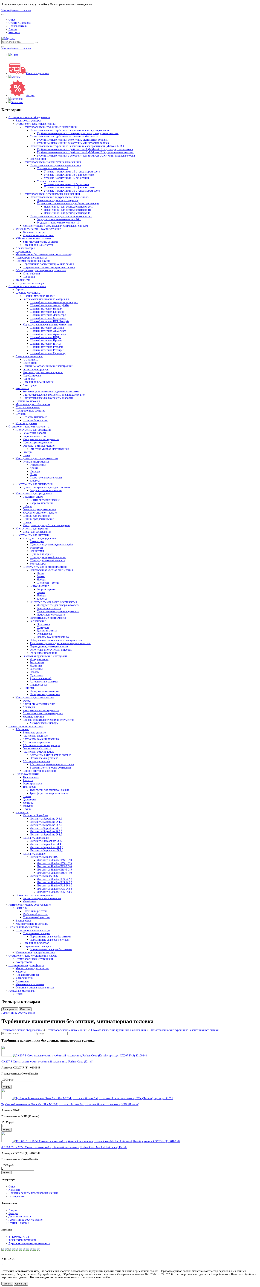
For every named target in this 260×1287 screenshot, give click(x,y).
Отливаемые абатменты (37, 748)
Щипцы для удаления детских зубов (51, 544)
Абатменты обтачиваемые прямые (50, 754)
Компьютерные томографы (32, 923)
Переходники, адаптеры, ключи (49, 646)
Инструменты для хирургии (33, 534)
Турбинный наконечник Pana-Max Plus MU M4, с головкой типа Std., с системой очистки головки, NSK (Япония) (70, 1104)
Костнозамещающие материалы (42, 898)
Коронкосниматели (34, 436)
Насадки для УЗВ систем (38, 244)
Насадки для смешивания (38, 381)
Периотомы (37, 550)
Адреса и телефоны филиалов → (29, 1243)
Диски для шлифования (37, 531)
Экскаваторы (38, 464)
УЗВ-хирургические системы (33, 238)
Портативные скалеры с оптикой (50, 939)
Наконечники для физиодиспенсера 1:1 (67, 209)
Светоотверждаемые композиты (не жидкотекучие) (54, 394)
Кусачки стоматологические (40, 512)
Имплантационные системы (25, 726)
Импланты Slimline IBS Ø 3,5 (54, 869)
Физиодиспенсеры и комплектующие (38, 228)
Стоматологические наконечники (36, 123)
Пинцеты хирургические (45, 694)
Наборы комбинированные (53, 636)
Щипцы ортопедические (37, 442)
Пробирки (29, 276)
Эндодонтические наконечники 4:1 (58, 222)
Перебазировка (32, 375)
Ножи (33, 474)
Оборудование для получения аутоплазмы (41, 270)
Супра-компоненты (27, 773)
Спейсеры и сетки (48, 582)
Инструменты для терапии (32, 528)
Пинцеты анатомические (45, 691)
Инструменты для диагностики (34, 483)
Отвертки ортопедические (38, 445)
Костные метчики (33, 716)
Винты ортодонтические (45, 499)
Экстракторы (38, 563)
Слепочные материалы (29, 356)
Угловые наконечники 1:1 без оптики (66, 184)
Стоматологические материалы (27, 286)
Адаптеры (29, 706)
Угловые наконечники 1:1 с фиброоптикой (69, 187)
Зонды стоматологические (46, 490)
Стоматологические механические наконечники (52, 161)
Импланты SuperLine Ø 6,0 (46, 828)
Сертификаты (16, 1196)
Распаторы (36, 668)
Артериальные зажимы (44, 681)
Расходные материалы (21, 990)
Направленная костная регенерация (51, 569)
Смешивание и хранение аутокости (58, 611)
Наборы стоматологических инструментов (48, 719)
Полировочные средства (30, 410)
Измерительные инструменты (41, 439)
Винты (41, 576)
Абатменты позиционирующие (41, 745)
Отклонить (21, 1283)
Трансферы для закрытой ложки (49, 793)
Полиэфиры (30, 362)
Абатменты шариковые (37, 742)
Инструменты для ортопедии (33, 429)
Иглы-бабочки (31, 273)
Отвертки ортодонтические (39, 509)
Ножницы (36, 665)
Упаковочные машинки (30, 984)
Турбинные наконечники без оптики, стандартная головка (72, 139)
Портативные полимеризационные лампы (48, 263)
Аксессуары (30, 385)
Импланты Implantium (36, 837)
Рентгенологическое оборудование (29, 904)
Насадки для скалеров (36, 942)
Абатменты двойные (35, 735)
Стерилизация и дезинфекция (26, 965)
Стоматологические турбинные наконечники (50, 126)
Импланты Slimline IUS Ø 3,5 (54, 888)
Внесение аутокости (49, 608)
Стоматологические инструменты (29, 426)
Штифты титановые (35, 416)
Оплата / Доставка (19, 22)
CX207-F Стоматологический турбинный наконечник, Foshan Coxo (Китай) (47, 1061)
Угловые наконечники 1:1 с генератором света (72, 190)
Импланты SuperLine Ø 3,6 (46, 818)
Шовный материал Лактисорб (48, 314)
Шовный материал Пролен (39, 295)
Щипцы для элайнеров (36, 515)
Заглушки (28, 805)
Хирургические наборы (44, 722)
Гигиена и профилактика (23, 926)
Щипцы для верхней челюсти (48, 557)
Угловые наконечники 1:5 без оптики (66, 177)
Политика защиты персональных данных (33, 1192)
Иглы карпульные (26, 423)
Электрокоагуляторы (28, 120)
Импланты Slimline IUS (44, 875)
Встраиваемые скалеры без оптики (51, 949)
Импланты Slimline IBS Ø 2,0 (54, 859)
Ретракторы (37, 662)
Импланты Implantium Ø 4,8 (46, 844)
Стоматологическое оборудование (29, 117)
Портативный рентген (36, 917)
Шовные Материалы (28, 292)
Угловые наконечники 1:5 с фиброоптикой (69, 174)
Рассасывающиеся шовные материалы (46, 299)
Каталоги (17, 98)
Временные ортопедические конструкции (48, 365)
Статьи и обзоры (18, 1222)
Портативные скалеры (36, 933)
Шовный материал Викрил (46, 308)
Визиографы (23, 920)
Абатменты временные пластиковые (52, 764)
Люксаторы (37, 541)
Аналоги (28, 780)
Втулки (27, 808)
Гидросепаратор (46, 589)
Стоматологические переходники (43, 713)
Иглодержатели (39, 659)
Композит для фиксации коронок (43, 372)
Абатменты (22, 729)
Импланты (22, 812)
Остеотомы (43, 624)
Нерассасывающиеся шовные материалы (47, 324)
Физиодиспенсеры (34, 232)
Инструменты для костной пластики (45, 566)
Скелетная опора (33, 496)
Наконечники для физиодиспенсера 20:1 (68, 206)
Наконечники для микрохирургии (57, 200)
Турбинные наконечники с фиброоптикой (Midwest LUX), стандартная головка (85, 149)
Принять (7, 1283)
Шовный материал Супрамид (47, 353)
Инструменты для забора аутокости (58, 604)
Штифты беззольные (35, 420)
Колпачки (28, 802)
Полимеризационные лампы (33, 260)
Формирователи (32, 783)
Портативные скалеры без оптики (50, 936)
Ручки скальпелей (40, 678)
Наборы (27, 506)
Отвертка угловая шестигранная (49, 448)
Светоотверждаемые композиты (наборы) (48, 397)
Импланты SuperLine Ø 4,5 (46, 834)
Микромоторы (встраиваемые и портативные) (43, 254)
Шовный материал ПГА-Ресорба (49, 321)
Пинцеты (28, 687)
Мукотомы (36, 675)
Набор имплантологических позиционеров (56, 640)
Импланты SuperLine (35, 815)
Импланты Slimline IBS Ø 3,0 (54, 866)
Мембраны (29, 901)
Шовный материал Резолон (46, 346)
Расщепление (38, 620)
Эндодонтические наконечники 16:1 (59, 219)
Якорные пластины (41, 502)
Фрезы (41, 592)
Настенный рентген (35, 910)
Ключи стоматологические (39, 703)
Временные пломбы (28, 400)
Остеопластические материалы (34, 895)
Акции (12, 29)
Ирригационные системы (38, 235)
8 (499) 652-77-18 (18, 1236)
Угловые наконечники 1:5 (52, 168)
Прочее (27, 522)
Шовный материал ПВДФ (45, 337)
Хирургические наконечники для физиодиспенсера (68, 203)
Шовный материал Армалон (47, 327)
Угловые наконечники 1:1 (52, 181)
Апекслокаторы (25, 248)
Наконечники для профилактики (35, 952)
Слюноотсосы (38, 684)
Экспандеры (44, 633)
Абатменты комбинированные (41, 738)
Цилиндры (29, 799)
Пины (26, 455)
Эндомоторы (23, 251)
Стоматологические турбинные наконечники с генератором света (69, 130)
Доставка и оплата (19, 1216)
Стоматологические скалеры (33, 930)
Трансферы (29, 786)
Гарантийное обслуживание (18, 1012)
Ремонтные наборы (34, 432)
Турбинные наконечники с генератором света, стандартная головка (78, 133)
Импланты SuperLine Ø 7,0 (46, 824)
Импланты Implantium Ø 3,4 (46, 850)
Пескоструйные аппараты (31, 257)
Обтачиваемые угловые (44, 757)
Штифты (21, 413)
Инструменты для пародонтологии (37, 458)
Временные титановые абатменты (50, 767)
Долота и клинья (47, 630)
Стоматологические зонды (46, 477)
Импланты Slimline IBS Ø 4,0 (54, 872)
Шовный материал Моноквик (48, 318)
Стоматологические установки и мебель (32, 955)
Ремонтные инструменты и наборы (51, 649)
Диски (19, 993)
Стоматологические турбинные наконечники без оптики (64, 136)
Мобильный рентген (35, 914)
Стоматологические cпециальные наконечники (51, 193)
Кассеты (21, 971)
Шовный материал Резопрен (47, 349)
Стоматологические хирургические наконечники (59, 197)
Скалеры (35, 471)
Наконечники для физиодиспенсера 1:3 (67, 212)
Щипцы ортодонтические (38, 518)
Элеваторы (36, 547)
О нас (11, 19)
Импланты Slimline (34, 853)
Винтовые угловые (34, 732)
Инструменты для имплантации (35, 697)
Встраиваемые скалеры (37, 946)
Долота (34, 467)
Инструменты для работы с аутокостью (53, 601)
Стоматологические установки (34, 958)
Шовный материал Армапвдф (48, 334)
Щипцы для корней (41, 553)
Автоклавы (22, 981)
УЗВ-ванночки (24, 977)
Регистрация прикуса (35, 369)
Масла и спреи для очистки (32, 968)
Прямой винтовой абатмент (39, 770)
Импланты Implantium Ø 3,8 (46, 840)
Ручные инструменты (36, 461)
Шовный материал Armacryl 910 (49, 305)
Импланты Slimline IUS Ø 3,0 (54, 885)
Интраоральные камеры (30, 283)
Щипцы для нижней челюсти (47, 560)
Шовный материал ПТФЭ (45, 343)
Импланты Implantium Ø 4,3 (46, 847)
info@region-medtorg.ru (22, 1239)
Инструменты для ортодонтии (34, 493)
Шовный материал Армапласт (48, 330)
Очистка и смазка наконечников (35, 987)
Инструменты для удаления (39, 538)
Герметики (22, 289)
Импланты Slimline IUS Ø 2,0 (54, 879)
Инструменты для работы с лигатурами (46, 525)
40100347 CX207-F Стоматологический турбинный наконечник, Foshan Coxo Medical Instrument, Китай (64, 1147)
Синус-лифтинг (39, 585)
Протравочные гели (28, 407)
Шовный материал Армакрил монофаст (54, 302)
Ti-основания (31, 777)
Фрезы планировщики (43, 652)
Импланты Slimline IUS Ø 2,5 (54, 882)
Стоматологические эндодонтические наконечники (61, 216)
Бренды (16, 76)
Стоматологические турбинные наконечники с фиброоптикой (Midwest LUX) (77, 146)
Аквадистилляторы (27, 974)
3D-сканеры (23, 279)
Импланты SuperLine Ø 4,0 (46, 821)
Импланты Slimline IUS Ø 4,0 (54, 891)
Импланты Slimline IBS (44, 856)
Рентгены (21, 907)
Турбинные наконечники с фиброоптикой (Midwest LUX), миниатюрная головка (86, 155)
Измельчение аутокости (51, 614)
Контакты (14, 32)
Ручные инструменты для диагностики (46, 487)
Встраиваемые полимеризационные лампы (49, 267)
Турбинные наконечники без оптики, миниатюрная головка (73, 142)
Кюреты (35, 480)
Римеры (27, 451)
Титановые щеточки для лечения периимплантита (60, 643)
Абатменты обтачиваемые (38, 751)
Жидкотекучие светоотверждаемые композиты (51, 391)
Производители (17, 25)
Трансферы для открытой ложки (49, 789)
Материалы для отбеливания (33, 404)
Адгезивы (29, 378)
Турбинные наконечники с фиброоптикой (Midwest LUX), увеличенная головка (85, 152)
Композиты (22, 388)
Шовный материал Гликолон (47, 311)
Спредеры (43, 627)
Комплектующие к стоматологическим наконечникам (55, 225)
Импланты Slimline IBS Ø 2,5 (54, 863)
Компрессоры (24, 961)
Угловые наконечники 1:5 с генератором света (72, 171)
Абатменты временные (36, 761)
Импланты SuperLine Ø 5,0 (46, 831)
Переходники (38, 158)
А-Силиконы (30, 359)
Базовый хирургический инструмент (45, 655)
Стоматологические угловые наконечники (55, 165)
